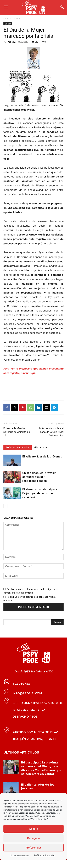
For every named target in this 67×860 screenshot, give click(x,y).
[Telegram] (54, 407)
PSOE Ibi (12, 42)
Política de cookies (19, 855)
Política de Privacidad (44, 855)
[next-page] (11, 506)
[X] (14, 407)
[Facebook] (6, 407)
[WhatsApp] (30, 407)
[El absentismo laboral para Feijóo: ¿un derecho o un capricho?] (12, 493)
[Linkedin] (38, 407)
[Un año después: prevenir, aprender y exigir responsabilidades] (12, 477)
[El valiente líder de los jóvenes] (12, 460)
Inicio (6, 18)
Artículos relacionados (17, 447)
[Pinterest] (22, 407)
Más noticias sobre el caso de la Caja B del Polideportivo (51, 432)
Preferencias (33, 847)
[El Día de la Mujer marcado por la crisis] (33, 58)
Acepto (33, 828)
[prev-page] (5, 506)
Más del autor (41, 447)
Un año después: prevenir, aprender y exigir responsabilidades (39, 476)
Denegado (33, 838)
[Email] (46, 407)
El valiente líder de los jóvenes (42, 456)
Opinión (16, 18)
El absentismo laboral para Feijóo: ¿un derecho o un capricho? (39, 493)
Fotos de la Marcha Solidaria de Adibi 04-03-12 (17, 432)
